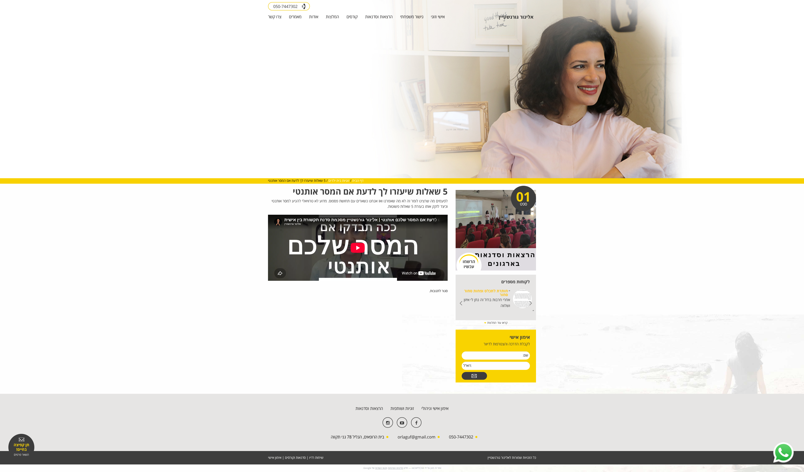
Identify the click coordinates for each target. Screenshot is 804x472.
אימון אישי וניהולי (434, 408)
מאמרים (295, 17)
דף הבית (357, 181)
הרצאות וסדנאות (379, 17)
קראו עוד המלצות (497, 323)
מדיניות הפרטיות (395, 468)
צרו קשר (274, 17)
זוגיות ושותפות (402, 408)
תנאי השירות (381, 468)
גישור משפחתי (411, 17)
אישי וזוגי (438, 17)
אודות (313, 17)
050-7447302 (286, 6)
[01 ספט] (496, 230)
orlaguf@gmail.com (417, 437)
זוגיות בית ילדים (339, 181)
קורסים (352, 17)
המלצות (332, 17)
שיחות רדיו (316, 458)
